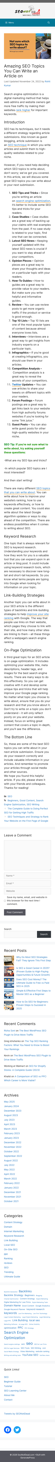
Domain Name (12, 1305)
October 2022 (11, 1151)
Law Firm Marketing (25, 1313)
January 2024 (11, 1106)
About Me (9, 1395)
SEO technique (17, 145)
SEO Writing (33, 804)
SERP (44, 1348)
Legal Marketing (44, 1317)
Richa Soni (9, 1030)
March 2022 (10, 1178)
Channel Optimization (11, 1299)
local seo (34, 1320)
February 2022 (12, 1183)
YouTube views (45, 1355)
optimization (10, 1328)
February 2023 (12, 1133)
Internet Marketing (14, 1231)
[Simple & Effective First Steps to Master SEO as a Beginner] (9, 994)
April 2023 (9, 1124)
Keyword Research (14, 1236)
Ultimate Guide (12, 1276)
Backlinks (25, 1291)
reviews (8, 1263)
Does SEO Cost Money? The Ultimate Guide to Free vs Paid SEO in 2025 (32, 982)
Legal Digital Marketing (30, 1317)
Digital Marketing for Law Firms (17, 1302)
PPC (20, 1327)
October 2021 (11, 1201)
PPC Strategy (29, 1328)
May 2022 (9, 1169)
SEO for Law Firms (40, 1344)
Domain (8, 1226)
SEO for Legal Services (11, 1348)
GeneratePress (27, 1457)
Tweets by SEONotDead (17, 1413)
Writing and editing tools (12, 1355)
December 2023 (12, 1110)
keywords (10, 1313)
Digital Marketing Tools (40, 1302)
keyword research (35, 1309)
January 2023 (11, 1138)
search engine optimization (33, 200)
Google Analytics (43, 1306)
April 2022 (9, 1174)
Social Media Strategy (11, 1351)
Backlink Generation (10, 1292)
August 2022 (11, 1160)
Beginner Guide (12, 1381)
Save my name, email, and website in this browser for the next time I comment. (27, 900)
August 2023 (11, 1115)
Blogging (39, 1295)
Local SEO (9, 1245)
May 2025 (9, 1101)
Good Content (27, 800)
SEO (10, 796)
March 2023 (10, 1129)
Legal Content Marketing (12, 1317)
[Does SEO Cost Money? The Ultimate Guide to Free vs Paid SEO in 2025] (9, 983)
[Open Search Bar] (48, 23)
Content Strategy (13, 1222)
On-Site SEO (10, 1249)
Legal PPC (7, 1321)
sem (23, 1344)
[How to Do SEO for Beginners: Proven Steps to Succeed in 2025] (9, 1005)
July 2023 (9, 1119)
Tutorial (8, 1386)
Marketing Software (10, 1324)
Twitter (16, 384)
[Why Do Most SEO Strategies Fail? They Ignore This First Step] (9, 961)
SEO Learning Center (15, 1390)
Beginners (13, 800)
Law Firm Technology (40, 1313)
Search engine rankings (12, 1344)
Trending (8, 1272)
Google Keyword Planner (14, 1309)
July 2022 (9, 1165)
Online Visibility (34, 1324)
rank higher (23, 110)
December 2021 (12, 1192)
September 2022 (13, 1156)
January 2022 (11, 1187)
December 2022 (12, 1142)
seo (29, 1343)
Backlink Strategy (13, 1295)
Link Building (11, 1240)
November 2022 (12, 1147)
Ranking (8, 1258)
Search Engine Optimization (16, 1335)
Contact (8, 1399)
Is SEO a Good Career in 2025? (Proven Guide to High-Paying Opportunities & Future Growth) (33, 971)
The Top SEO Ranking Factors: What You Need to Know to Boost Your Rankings (26, 1045)
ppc (6, 1254)
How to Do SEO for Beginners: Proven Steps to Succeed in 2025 (32, 1005)
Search (7, 929)
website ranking (42, 1351)
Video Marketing (27, 1351)
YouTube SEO (30, 1354)
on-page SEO (23, 1324)
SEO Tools (25, 1348)
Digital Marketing (42, 1299)
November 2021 (12, 1196)
